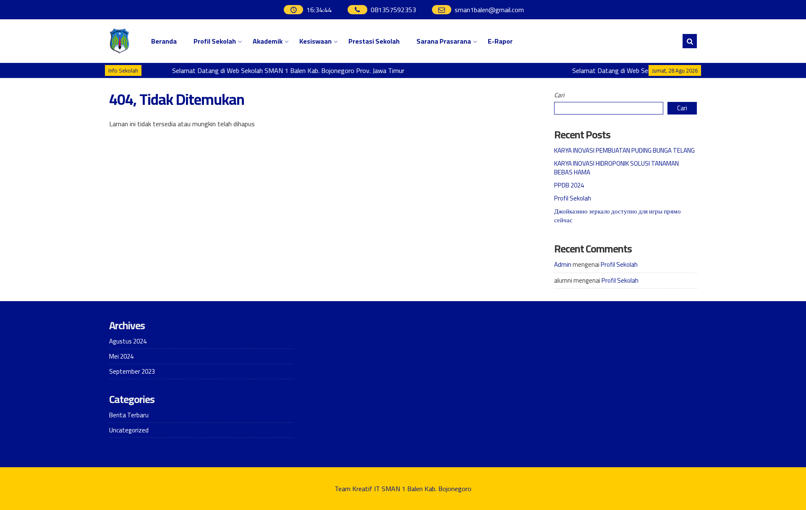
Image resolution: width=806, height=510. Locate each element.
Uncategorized (129, 430)
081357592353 (393, 9)
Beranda (164, 41)
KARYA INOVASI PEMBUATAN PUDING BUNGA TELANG (624, 150)
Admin (562, 264)
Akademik (268, 41)
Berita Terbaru (129, 415)
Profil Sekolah (215, 41)
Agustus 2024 (128, 341)
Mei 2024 (121, 356)
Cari (559, 95)
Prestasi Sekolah (374, 41)
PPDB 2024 (569, 185)
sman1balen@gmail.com (489, 9)
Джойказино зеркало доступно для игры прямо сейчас (617, 215)
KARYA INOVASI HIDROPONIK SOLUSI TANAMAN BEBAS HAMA (616, 167)
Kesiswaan (315, 41)
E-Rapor (500, 41)
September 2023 (132, 371)
